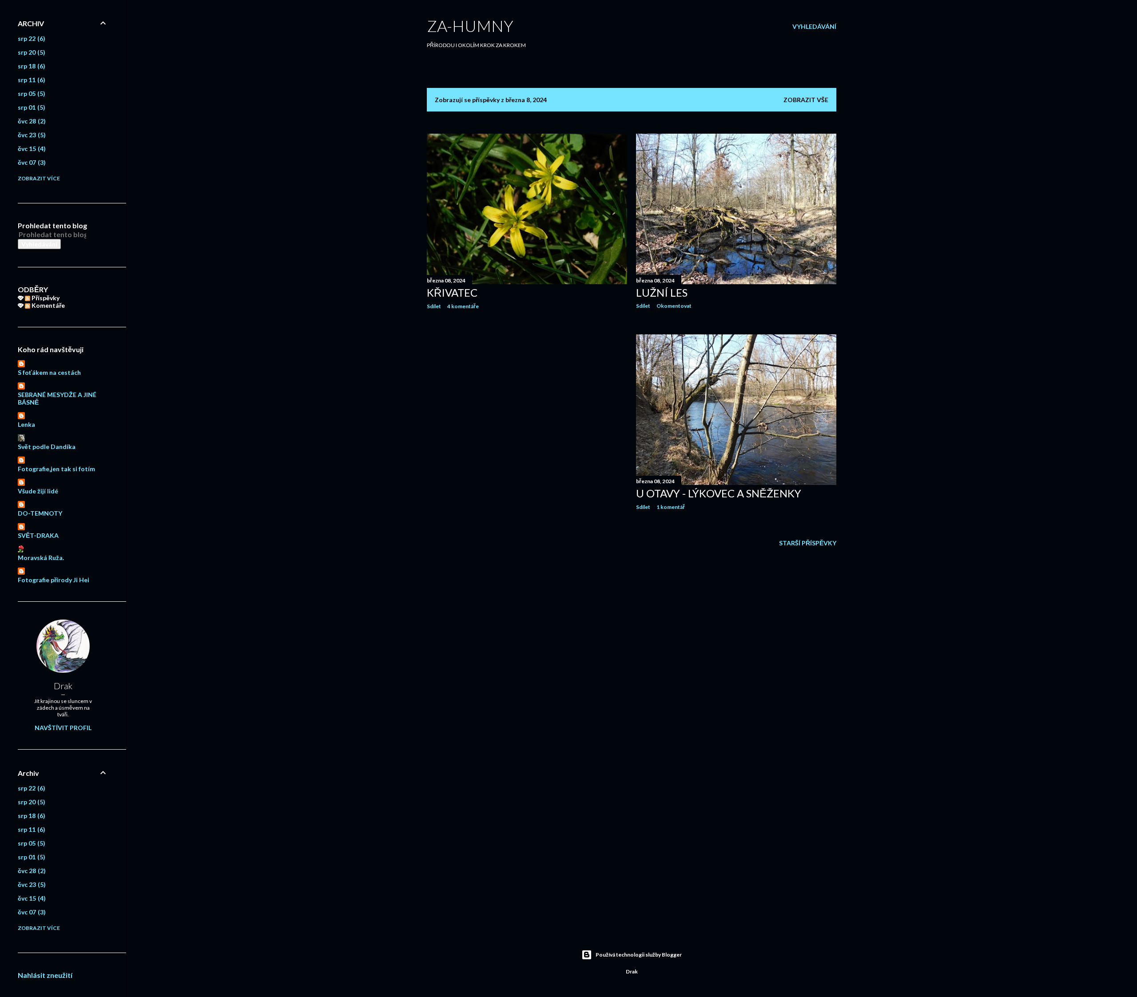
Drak (63, 685)
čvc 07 (31, 162)
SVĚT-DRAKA (38, 535)
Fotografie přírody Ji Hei (53, 580)
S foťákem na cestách (49, 372)
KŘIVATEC (452, 292)
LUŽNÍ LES (662, 292)
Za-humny (470, 26)
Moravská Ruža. (41, 557)
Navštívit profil (63, 727)
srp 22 (30, 38)
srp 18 (30, 66)
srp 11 (30, 79)
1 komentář (670, 507)
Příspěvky (45, 298)
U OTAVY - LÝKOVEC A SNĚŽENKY (718, 493)
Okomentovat (674, 305)
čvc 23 (31, 135)
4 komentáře (463, 306)
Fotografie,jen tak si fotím (56, 469)
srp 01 (30, 107)
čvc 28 (31, 121)
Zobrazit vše (805, 99)
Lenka (26, 424)
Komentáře (47, 305)
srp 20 (30, 52)
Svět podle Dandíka (47, 446)
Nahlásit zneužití (45, 975)
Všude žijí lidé (38, 491)
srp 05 (30, 93)
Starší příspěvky (807, 543)
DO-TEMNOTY (40, 513)
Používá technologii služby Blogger (639, 954)
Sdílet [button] (434, 306)
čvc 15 (31, 148)
